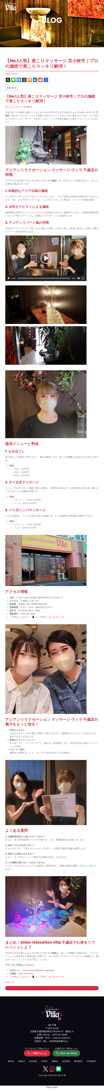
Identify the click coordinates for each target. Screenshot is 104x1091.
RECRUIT (78, 1061)
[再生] (8, 278)
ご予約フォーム (39, 1053)
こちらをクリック (55, 617)
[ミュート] (78, 278)
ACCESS (66, 1061)
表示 (14, 88)
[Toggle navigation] (98, 7)
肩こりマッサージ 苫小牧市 (18, 107)
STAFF (44, 1061)
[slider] (44, 278)
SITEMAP (91, 1061)
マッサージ (82, 112)
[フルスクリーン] (83, 278)
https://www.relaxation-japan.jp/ (38, 970)
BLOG (11, 1061)
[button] (45, 258)
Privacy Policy (52, 1087)
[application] (46, 258)
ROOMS (33, 1061)
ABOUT (21, 1061)
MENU (55, 1061)
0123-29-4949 (27, 613)
